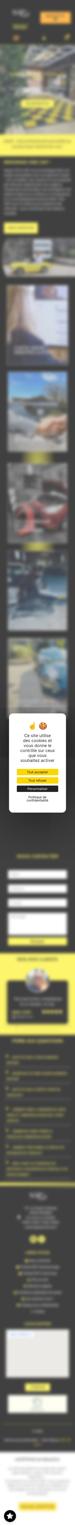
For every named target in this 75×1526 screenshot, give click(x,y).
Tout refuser (37, 780)
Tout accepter (37, 772)
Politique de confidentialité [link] (37, 798)
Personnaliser (37, 789)
